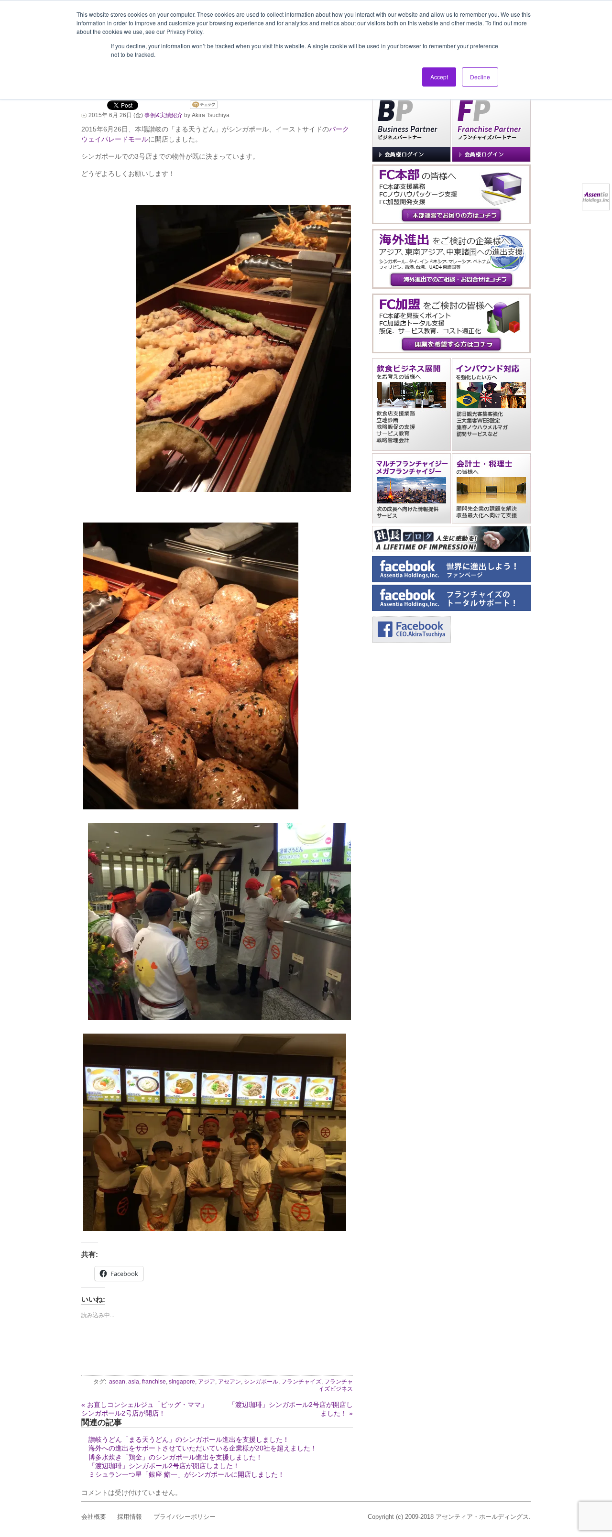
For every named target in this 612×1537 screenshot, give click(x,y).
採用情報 (129, 1516)
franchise (154, 1381)
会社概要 (93, 1516)
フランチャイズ (301, 1381)
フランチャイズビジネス (335, 1385)
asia (133, 1381)
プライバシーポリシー (184, 1516)
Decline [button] (480, 77)
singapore (182, 1381)
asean (117, 1381)
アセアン (229, 1381)
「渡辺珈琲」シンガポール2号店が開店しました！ (164, 1466)
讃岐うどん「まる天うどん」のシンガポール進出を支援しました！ (188, 1439)
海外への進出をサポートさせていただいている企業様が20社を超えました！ (202, 1448)
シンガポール (261, 1381)
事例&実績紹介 (163, 115)
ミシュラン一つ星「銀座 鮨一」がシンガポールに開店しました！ (186, 1474)
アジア (206, 1381)
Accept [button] (439, 77)
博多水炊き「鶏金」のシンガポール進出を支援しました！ (175, 1457)
